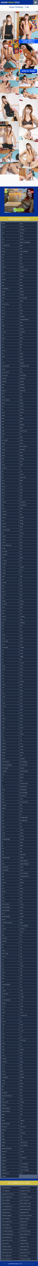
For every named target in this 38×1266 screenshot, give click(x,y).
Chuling (4, 564)
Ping (21, 684)
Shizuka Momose (24, 876)
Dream (4, 619)
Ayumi (3, 369)
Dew (3, 598)
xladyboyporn (23, 1240)
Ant (3, 319)
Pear (21, 644)
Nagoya (22, 362)
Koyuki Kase (5, 993)
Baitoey (4, 378)
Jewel (3, 836)
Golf (3, 731)
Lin (3, 1040)
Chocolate (4, 551)
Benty (3, 443)
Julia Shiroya (5, 867)
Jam (3, 792)
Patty (21, 632)
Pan (21, 613)
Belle (3, 434)
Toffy (21, 990)
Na (20, 350)
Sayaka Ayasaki (24, 860)
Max (3, 1133)
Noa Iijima (22, 502)
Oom (21, 588)
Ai (2, 236)
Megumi (4, 1170)
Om (21, 579)
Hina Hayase (5, 768)
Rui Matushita (23, 820)
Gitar (3, 721)
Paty (21, 635)
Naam (21, 353)
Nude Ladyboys (6, 1200)
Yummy (22, 1151)
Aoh (3, 328)
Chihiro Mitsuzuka (6, 545)
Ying (21, 1114)
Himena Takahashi (7, 765)
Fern (3, 675)
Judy (3, 864)
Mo (21, 307)
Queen (22, 752)
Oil (21, 573)
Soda (21, 894)
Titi (21, 984)
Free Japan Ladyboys (7, 1231)
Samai (21, 833)
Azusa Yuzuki (5, 372)
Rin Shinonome (24, 783)
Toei (21, 987)
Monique (22, 332)
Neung (21, 458)
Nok (21, 514)
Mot (21, 344)
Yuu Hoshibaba (24, 1164)
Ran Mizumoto (24, 765)
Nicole (21, 474)
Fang (3, 666)
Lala (3, 1009)
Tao (21, 947)
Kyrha (3, 1006)
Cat (3, 533)
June (3, 879)
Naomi (21, 406)
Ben (3, 437)
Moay (21, 310)
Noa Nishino (23, 505)
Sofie (21, 898)
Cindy (3, 567)
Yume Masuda (23, 1145)
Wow (21, 1095)
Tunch (21, 1031)
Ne (21, 434)
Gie (3, 712)
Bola (3, 480)
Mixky (21, 301)
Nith (21, 499)
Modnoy (22, 316)
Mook (21, 338)
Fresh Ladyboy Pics (7, 1221)
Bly (3, 471)
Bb (2, 409)
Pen (21, 659)
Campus (4, 511)
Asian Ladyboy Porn (25, 1234)
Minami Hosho (24, 270)
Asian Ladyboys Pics (7, 1197)
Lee (3, 1018)
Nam (21, 369)
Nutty (21, 557)
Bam (3, 393)
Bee (3, 418)
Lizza (3, 1055)
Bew (3, 458)
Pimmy (22, 681)
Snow (21, 891)
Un (21, 1043)
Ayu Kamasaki (5, 366)
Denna (3, 594)
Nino (21, 492)
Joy (3, 860)
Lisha (3, 1049)
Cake (3, 508)
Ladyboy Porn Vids (25, 1252)
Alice (3, 254)
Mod (21, 313)
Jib (2, 842)
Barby (3, 403)
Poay (21, 706)
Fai (3, 662)
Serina (21, 867)
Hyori (3, 774)
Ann (3, 301)
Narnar (22, 409)
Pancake (22, 616)
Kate (3, 935)
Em (3, 632)
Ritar (21, 805)
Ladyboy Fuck (23, 1225)
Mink (21, 273)
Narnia (21, 412)
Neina (21, 440)
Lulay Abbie (5, 1077)
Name (21, 372)
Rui (21, 814)
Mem (21, 223)
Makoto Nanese (6, 1111)
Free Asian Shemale (25, 1231)
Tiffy (21, 975)
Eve (3, 650)
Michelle (22, 230)
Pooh (21, 721)
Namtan (22, 384)
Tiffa (21, 972)
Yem (21, 1111)
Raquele (22, 768)
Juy (3, 885)
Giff (3, 715)
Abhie (3, 223)
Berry (3, 452)
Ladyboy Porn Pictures (8, 1194)
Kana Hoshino (5, 904)
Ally (3, 264)
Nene (21, 443)
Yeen (21, 1108)
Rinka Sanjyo (23, 789)
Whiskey (22, 1077)
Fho (3, 678)
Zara (21, 1173)
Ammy (3, 279)
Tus (21, 1034)
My (21, 347)
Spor (21, 919)
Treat (21, 1012)
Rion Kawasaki (23, 792)
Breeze (4, 502)
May (3, 1136)
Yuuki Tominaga (24, 1170)
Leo (3, 1031)
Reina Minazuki (24, 771)
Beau (3, 412)
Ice (3, 777)
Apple (3, 338)
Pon (21, 712)
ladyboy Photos (6, 1212)
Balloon (4, 390)
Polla (21, 709)
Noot (21, 536)
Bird (3, 461)
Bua (3, 505)
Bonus (3, 486)
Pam (21, 610)
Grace (3, 740)
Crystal (4, 573)
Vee (21, 1046)
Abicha (4, 226)
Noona (21, 533)
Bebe (3, 415)
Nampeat (22, 378)
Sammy (22, 839)
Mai (3, 1089)
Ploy (21, 703)
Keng (3, 950)
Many (3, 1120)
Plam (21, 700)
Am (3, 270)
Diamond (4, 604)
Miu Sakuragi (23, 298)
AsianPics (10, 2)
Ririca (21, 799)
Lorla (3, 1065)
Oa (21, 564)
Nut (21, 554)
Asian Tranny (5, 1243)
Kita (3, 975)
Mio (21, 282)
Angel (3, 291)
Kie (3, 959)
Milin (21, 254)
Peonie (22, 662)
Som (21, 901)
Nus (21, 551)
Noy (21, 545)
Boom (3, 492)
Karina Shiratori (6, 916)
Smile (21, 888)
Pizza (21, 697)
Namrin (22, 381)
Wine (21, 1086)
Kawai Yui (4, 938)
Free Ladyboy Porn (7, 1206)
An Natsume (5, 288)
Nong (21, 520)
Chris (3, 557)
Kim (3, 969)
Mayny (3, 1142)
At (2, 359)
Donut (3, 610)
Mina (21, 264)
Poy (21, 743)
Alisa (3, 260)
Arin (3, 341)
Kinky (3, 972)
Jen (3, 817)
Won (21, 1092)
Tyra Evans (23, 1040)
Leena (3, 1021)
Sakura (22, 830)
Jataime (4, 808)
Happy (3, 752)
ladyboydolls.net (24, 1212)
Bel (3, 424)
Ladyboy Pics (23, 1237)
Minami (22, 267)
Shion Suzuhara (24, 873)
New (21, 461)
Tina (21, 978)
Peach (21, 641)
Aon (3, 335)
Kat (3, 932)
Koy (3, 987)
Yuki (21, 1136)
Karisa (3, 919)
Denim (4, 591)
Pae (21, 598)
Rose (21, 808)
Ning (21, 489)
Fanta (3, 669)
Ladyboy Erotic (24, 1221)
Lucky (3, 1071)
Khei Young (5, 953)
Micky (21, 236)
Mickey (22, 233)
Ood (21, 585)
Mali (3, 1117)
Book (3, 489)
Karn (3, 925)
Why (21, 1080)
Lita (3, 1052)
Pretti (21, 749)
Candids (4, 514)
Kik (3, 962)
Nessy (21, 455)
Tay (21, 959)
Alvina (3, 267)
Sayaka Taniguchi (24, 864)
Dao (3, 579)
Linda (3, 1043)
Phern (21, 669)
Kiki (3, 966)
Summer (22, 928)
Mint (21, 279)
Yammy (22, 1102)
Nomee (22, 517)
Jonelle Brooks (6, 857)
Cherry (4, 542)
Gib (3, 709)
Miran (21, 285)
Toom (21, 1000)
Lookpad (4, 1061)
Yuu (21, 1160)
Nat (21, 415)
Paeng (21, 601)
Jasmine (4, 805)
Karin (3, 913)
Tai (21, 938)
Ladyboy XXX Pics (6, 1187)
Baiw (3, 384)
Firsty (3, 684)
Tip (21, 981)
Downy (4, 616)
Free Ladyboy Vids (7, 1228)
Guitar (3, 746)
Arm (3, 347)
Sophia (22, 916)
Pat (21, 628)
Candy (3, 517)
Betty (3, 455)
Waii (21, 1065)
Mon (21, 322)
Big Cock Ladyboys (25, 1218)
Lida (3, 1034)
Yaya (21, 1105)
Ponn (21, 718)
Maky (3, 1114)
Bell (3, 427)
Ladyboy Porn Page (25, 1190)
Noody (21, 523)
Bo (2, 474)
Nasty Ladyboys (24, 1249)
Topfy (21, 1006)
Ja (2, 786)
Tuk (21, 1021)
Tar (21, 950)
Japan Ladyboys (6, 1218)
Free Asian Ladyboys (25, 1259)
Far (3, 672)
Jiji (2, 845)
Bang (3, 397)
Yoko (21, 1123)
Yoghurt (22, 1120)
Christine (4, 560)
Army (3, 350)
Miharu (22, 239)
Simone (22, 882)
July (3, 876)
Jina (3, 848)
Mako (3, 1099)
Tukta (21, 1024)
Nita (21, 495)
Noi (21, 511)
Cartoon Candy (6, 530)
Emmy (3, 635)
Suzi (21, 935)
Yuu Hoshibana (24, 1167)
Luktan (4, 1074)
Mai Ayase (4, 1092)
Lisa (3, 1046)
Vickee (22, 1049)
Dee (3, 588)
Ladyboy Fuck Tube (7, 1249)
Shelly (21, 870)
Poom (21, 727)
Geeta (3, 706)
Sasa (21, 851)
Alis (3, 257)
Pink (21, 687)
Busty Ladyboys (6, 1225)
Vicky (21, 1052)
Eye (3, 653)
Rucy (21, 811)
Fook (3, 693)
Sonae (21, 907)
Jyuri (3, 888)
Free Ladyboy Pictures (26, 1197)
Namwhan (22, 390)
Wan (21, 1068)
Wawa (21, 1071)
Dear (3, 585)
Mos (21, 341)
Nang (21, 400)
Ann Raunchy (5, 304)
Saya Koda (22, 854)
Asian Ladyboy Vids (7, 1237)
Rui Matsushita (24, 817)
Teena (21, 966)
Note (21, 542)
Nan (21, 393)
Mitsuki (22, 294)
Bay (3, 406)
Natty (21, 427)
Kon (3, 981)
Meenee (4, 1160)
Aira (3, 242)
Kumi (3, 997)
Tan (21, 944)
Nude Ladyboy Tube (25, 1203)
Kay (3, 944)
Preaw (21, 746)
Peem (21, 653)
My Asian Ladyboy (6, 1215)
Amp (3, 282)
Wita (21, 1089)
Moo (21, 335)
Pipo (21, 693)
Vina (21, 1055)
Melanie (4, 1176)
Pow (21, 740)
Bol (3, 477)
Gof (3, 724)
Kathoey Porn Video (25, 1206)
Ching (3, 548)
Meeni (3, 1164)
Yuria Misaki (23, 1157)
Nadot (21, 359)
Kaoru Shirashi (6, 910)
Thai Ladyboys (5, 1190)
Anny (3, 316)
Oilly (21, 576)
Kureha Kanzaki (6, 1000)
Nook (21, 526)
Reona (21, 777)
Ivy (3, 780)
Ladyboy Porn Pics (7, 1209)
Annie (3, 313)
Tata (21, 956)
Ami (3, 276)
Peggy (21, 656)
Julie (3, 873)
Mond (21, 325)
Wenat (21, 1074)
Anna (3, 307)
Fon (3, 690)
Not (21, 539)
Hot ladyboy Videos (25, 1187)
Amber (4, 273)
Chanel (4, 536)
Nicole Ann (23, 477)
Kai (3, 894)
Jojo (3, 851)
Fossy (3, 697)
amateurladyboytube (7, 1234)
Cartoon (4, 526)
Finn (3, 681)
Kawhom (4, 941)
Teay (21, 962)
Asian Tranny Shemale (26, 1215)
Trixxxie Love (23, 1015)
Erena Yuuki (5, 641)
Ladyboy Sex (23, 1228)
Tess (21, 969)
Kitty (3, 978)
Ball (3, 387)
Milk (21, 257)
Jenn (3, 823)
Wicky (21, 1083)
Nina (21, 486)
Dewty (3, 601)
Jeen (3, 814)
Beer (3, 421)
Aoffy (3, 325)
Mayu (3, 1145)
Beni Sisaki (5, 440)
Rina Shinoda (23, 786)
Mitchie (22, 291)
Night (21, 480)
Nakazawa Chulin (24, 366)
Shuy (21, 879)
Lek (3, 1027)
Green (3, 743)
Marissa (4, 1129)
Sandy (21, 845)
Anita (3, 298)
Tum (21, 1027)
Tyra (21, 1037)
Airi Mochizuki (5, 245)
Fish (3, 687)
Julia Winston (5, 870)
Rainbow (22, 758)
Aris (3, 344)
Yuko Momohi (23, 1142)
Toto (21, 1009)
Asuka (3, 356)
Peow (21, 666)
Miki (21, 248)
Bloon (3, 465)
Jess (3, 830)
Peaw (21, 650)
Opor (21, 594)
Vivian (21, 1061)
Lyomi (3, 1083)
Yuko (21, 1139)
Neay (21, 437)
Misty (21, 288)
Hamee (4, 749)
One (21, 582)
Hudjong (4, 771)
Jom (3, 854)
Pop (21, 731)
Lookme (4, 1058)
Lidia (3, 1037)
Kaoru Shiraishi (6, 907)
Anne (3, 310)
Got (3, 737)
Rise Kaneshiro (24, 802)
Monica (22, 328)
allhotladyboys (24, 1194)
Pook (21, 724)
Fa (2, 656)
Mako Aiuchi (5, 1102)
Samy (21, 842)
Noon (21, 530)
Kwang (3, 1003)
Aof (3, 322)
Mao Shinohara (6, 1123)
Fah (3, 659)
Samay (21, 836)
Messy (21, 226)
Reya (21, 780)
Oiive (21, 570)
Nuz (21, 560)
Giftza (3, 718)
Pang (21, 619)
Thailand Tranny (24, 1243)
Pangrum (22, 622)
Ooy (21, 591)
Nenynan (22, 449)
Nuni (21, 548)
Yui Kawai (22, 1133)
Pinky (21, 690)
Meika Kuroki (5, 1173)
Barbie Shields (5, 400)
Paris (21, 625)
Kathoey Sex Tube (6, 1252)
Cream (4, 570)
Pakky (21, 604)
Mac (3, 1086)
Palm (21, 607)
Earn (3, 622)
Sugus (21, 922)
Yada (21, 1099)
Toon (21, 1003)
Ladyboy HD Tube (24, 1246)
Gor (3, 734)
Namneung (23, 375)
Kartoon (4, 928)
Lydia (3, 1080)
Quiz (21, 755)
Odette (22, 567)
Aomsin (4, 332)
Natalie (22, 418)
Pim (21, 678)
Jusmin (4, 882)
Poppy (21, 734)
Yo (20, 1117)
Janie (3, 799)
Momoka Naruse (24, 319)
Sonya (21, 913)
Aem (3, 233)
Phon (21, 672)
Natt (21, 421)
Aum (3, 362)
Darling (4, 582)
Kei (3, 947)
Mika (21, 245)
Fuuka (3, 703)
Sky (21, 885)
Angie (3, 294)
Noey (21, 508)
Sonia (21, 910)
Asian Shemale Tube (25, 1209)
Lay (3, 1015)
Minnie (22, 276)
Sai (21, 823)
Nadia (21, 356)
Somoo (22, 904)
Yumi (21, 1148)
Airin (3, 248)
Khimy (3, 956)
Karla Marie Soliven (7, 922)
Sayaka (22, 857)
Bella (3, 431)
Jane (3, 795)
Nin (21, 483)
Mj (20, 304)
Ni (20, 468)
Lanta (3, 1012)
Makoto (4, 1105)
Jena (3, 820)
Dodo (3, 607)
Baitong (4, 381)
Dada (3, 576)
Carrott (4, 523)
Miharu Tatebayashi (25, 242)
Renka (21, 774)
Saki (21, 826)
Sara (21, 848)
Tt (20, 1018)
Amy (3, 285)
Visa (21, 1058)
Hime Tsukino (5, 761)
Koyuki (4, 990)
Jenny (3, 826)
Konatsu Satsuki (6, 984)
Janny (3, 802)
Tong (21, 993)
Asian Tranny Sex (24, 1200)
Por (21, 737)
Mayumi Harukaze (6, 1148)
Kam (3, 898)
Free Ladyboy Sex (6, 1255)
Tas (21, 953)
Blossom (4, 468)
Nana (21, 397)
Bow (3, 499)
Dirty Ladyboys (24, 1255)
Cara (3, 520)
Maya (3, 1139)
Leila (3, 1024)
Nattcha (22, 424)
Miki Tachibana (24, 251)
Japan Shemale (6, 1203)
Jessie (3, 833)
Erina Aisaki (5, 647)
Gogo (3, 727)
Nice (21, 471)
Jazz (3, 811)
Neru (21, 452)
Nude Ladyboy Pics (7, 1259)
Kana (3, 901)
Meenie (4, 1167)
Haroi (3, 755)
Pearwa (22, 647)
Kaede (3, 891)
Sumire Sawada (24, 925)
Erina (3, 644)
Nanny (21, 403)
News (21, 465)
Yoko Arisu (23, 1126)
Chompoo (4, 554)
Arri (3, 353)
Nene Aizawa (23, 446)
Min (21, 260)
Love (3, 1068)
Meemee (4, 1151)
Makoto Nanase (6, 1108)
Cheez (3, 539)
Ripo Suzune (23, 795)
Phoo (21, 675)
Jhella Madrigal (6, 839)
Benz (3, 446)
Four (3, 700)
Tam (21, 941)
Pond (21, 715)
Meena (4, 1157)
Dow (3, 613)
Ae (2, 230)
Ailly (3, 239)
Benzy (3, 449)
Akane (3, 251)
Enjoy (3, 638)
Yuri (21, 1154)
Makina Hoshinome (7, 1095)
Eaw (3, 625)
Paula (21, 638)
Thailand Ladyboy (6, 1246)
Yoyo (21, 1129)
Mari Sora (4, 1126)
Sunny (21, 932)
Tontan (22, 997)
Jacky (3, 789)
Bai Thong (4, 375)
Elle (3, 628)
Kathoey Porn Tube (7, 1240)
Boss (3, 495)
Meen (3, 1154)
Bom (3, 483)
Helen (3, 758)
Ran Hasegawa (23, 761)
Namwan (22, 387)
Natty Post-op (23, 431)
